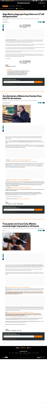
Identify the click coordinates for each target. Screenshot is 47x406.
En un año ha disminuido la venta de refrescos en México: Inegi (17, 72)
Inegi (18, 330)
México (3, 93)
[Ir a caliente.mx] (34, 0)
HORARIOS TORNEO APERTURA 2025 (9, 8)
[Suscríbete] (42, 0)
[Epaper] (37, 0)
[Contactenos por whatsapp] (44, 3)
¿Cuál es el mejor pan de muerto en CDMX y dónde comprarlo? (16, 74)
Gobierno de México (13, 330)
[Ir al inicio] (11, 2)
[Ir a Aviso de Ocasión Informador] (3, 0)
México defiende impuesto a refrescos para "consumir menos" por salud (20, 312)
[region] (23, 404)
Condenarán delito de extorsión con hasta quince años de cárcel (17, 73)
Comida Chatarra (8, 330)
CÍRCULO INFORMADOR (20, 8)
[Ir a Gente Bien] (12, 0)
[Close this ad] (46, 402)
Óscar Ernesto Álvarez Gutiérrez (7, 102)
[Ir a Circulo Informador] (7, 0)
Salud (20, 330)
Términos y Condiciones (13, 338)
